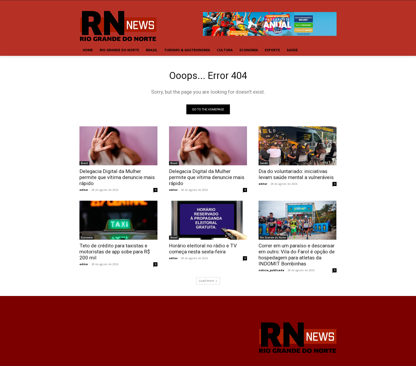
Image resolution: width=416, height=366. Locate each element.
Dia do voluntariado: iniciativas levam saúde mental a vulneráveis (296, 174)
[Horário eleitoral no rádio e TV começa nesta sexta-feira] (208, 220)
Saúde (264, 163)
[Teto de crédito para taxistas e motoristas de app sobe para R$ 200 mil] (118, 220)
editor (83, 190)
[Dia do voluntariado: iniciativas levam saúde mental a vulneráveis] (298, 145)
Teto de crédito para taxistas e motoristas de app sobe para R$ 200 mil (114, 252)
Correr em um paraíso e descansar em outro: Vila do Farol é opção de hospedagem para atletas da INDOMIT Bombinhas (297, 255)
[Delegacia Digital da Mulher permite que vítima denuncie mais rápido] (118, 145)
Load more (206, 281)
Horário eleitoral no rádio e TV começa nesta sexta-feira (203, 249)
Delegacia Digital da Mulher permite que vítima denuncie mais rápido (117, 177)
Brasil (84, 163)
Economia (87, 237)
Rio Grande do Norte (273, 237)
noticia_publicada (271, 270)
